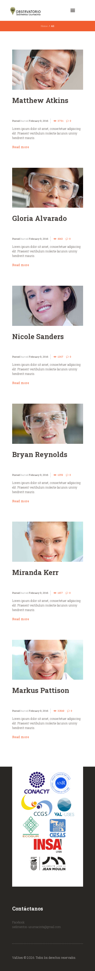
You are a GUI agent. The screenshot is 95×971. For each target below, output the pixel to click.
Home (44, 26)
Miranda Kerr (35, 572)
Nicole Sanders (38, 336)
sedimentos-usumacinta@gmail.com (36, 927)
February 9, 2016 (38, 121)
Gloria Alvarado (39, 218)
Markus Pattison (40, 690)
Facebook (18, 922)
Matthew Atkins (40, 100)
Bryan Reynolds (39, 454)
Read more (20, 147)
